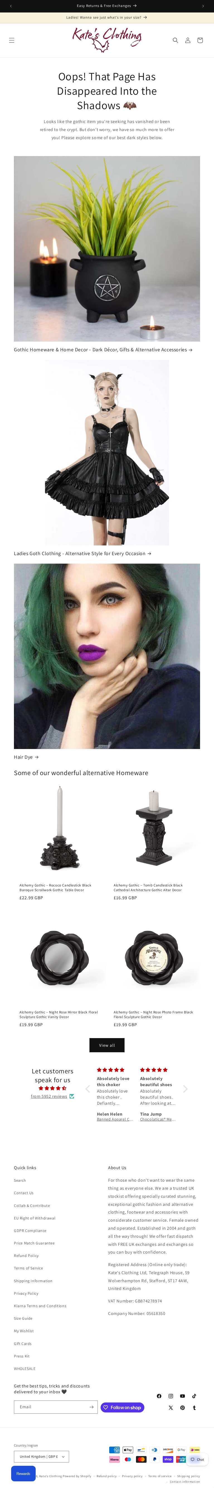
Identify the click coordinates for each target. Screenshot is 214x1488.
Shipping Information (33, 1280)
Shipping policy (188, 1476)
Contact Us (24, 1192)
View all (107, 1045)
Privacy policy (132, 1476)
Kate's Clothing (50, 1476)
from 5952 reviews (49, 1096)
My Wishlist (24, 1330)
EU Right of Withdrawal (34, 1218)
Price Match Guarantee (34, 1243)
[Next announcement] (203, 6)
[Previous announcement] (11, 6)
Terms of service (160, 1476)
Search (20, 1180)
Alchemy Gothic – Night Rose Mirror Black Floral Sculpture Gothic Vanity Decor (59, 1014)
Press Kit (22, 1356)
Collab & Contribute (32, 1205)
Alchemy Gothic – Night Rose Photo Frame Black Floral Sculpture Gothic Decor (153, 1014)
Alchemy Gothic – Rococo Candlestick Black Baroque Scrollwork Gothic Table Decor (55, 887)
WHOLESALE (24, 1368)
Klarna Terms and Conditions (40, 1305)
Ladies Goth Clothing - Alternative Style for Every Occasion (79, 553)
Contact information (185, 1482)
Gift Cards (23, 1343)
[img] (52, 1088)
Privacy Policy (26, 1293)
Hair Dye (23, 757)
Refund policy (106, 1476)
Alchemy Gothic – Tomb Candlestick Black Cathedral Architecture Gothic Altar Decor (148, 887)
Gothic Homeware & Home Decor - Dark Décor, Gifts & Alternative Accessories (100, 349)
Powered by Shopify (77, 1476)
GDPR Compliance (30, 1230)
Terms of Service (28, 1268)
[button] (12, 40)
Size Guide (23, 1318)
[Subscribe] (91, 1407)
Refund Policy (26, 1255)
